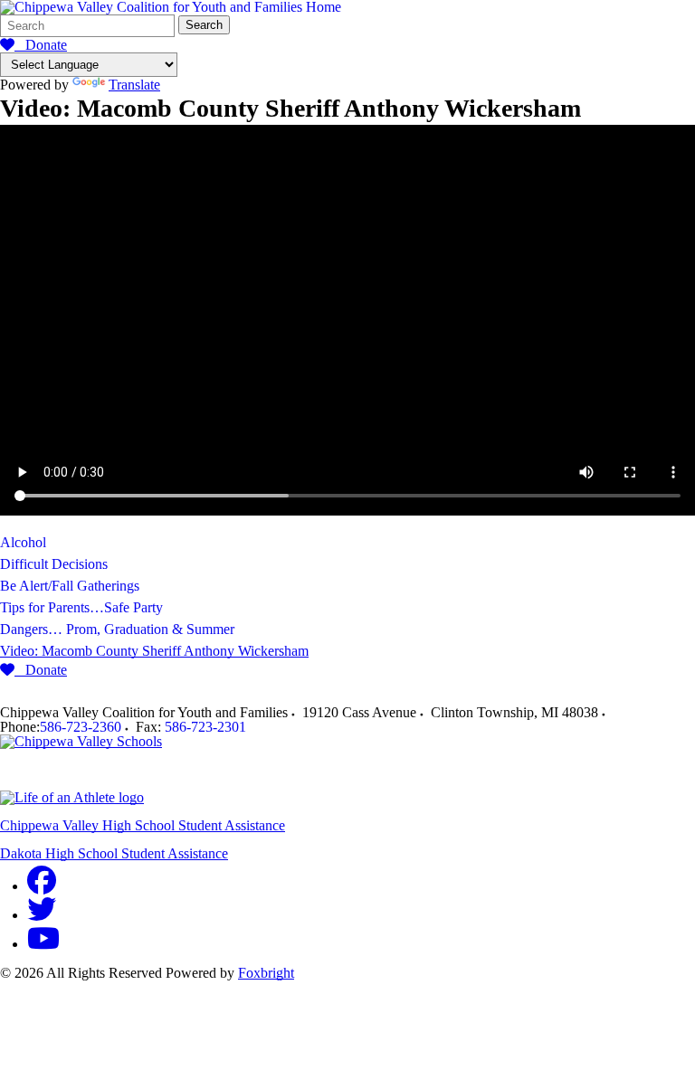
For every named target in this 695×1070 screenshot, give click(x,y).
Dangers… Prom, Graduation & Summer (117, 629)
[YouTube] (43, 944)
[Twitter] (41, 915)
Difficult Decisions (54, 564)
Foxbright (266, 972)
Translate (134, 84)
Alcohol (23, 542)
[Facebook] (41, 886)
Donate (40, 44)
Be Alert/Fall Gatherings (69, 585)
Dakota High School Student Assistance (114, 853)
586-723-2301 (205, 726)
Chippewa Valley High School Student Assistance (142, 825)
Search (204, 25)
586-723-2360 (80, 726)
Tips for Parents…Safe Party (81, 607)
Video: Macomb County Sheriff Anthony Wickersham (154, 650)
